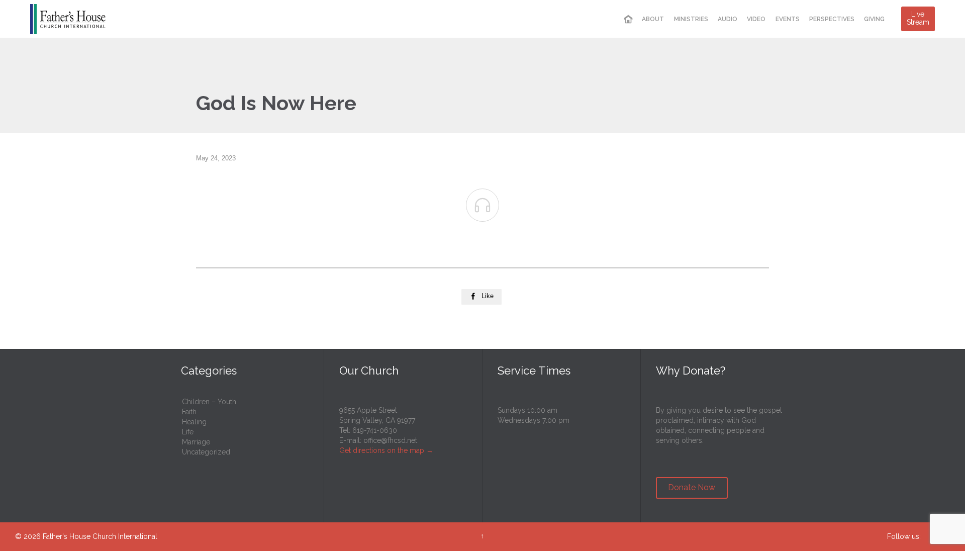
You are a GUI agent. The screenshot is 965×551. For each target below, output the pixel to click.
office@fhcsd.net (390, 440)
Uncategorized (206, 452)
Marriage (196, 442)
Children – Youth (209, 402)
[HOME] (628, 19)
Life (188, 432)
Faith (189, 412)
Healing (194, 422)
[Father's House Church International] (68, 19)
